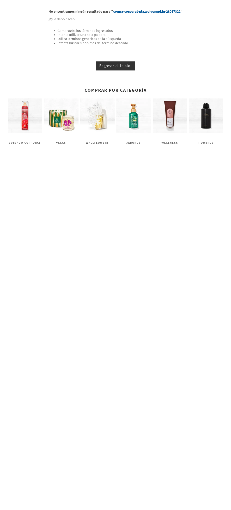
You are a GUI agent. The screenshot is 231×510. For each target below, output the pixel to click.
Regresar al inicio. (115, 66)
